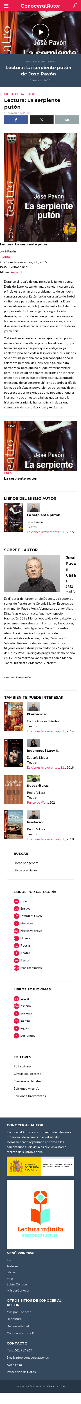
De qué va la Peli (18, 1326)
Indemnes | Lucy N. (43, 751)
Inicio (10, 1260)
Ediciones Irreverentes (30, 1096)
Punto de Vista (37, 802)
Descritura (14, 1319)
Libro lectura (35, 61)
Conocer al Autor (53, 1386)
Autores (12, 1266)
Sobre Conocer (17, 1284)
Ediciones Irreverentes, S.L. (46, 532)
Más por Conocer (19, 1312)
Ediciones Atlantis (26, 1088)
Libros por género (26, 863)
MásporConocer (18, 1290)
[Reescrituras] (13, 789)
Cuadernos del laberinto (30, 1081)
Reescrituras (38, 786)
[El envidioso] (13, 716)
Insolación (36, 822)
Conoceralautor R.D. (21, 1333)
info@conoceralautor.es (32, 1357)
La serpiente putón (20, 478)
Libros (11, 1272)
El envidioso (37, 714)
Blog (10, 1278)
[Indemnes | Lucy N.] (13, 753)
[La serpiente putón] (13, 517)
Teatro (51, 61)
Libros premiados (26, 870)
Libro (8, 473)
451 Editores (23, 1066)
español (16, 272)
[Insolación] (13, 824)
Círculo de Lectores (27, 1074)
